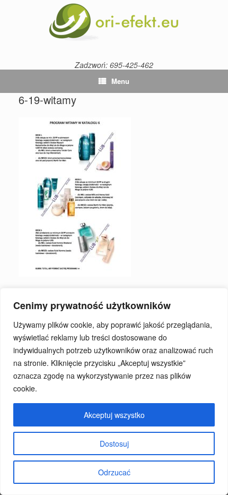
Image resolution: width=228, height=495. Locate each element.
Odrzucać (114, 472)
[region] (114, 391)
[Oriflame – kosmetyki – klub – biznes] (114, 22)
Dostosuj (114, 443)
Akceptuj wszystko (114, 414)
